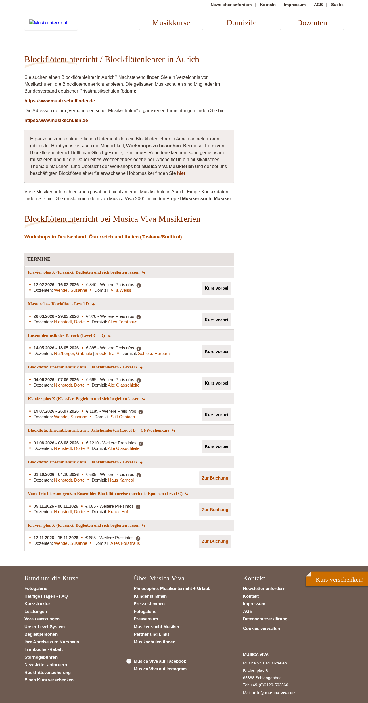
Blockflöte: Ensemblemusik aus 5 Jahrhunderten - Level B (83, 367)
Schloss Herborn (154, 353)
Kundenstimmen (150, 596)
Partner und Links (152, 634)
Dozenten (312, 22)
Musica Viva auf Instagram (160, 668)
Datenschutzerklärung (265, 618)
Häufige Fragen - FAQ (46, 596)
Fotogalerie (35, 588)
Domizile (241, 22)
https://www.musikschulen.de (56, 120)
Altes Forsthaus (122, 321)
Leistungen (35, 611)
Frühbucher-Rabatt (43, 649)
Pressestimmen (149, 603)
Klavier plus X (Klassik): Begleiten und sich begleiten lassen (84, 272)
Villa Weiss (121, 290)
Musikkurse (171, 22)
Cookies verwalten (261, 628)
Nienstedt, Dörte (69, 321)
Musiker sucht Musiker (156, 626)
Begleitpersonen (40, 634)
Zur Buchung (215, 477)
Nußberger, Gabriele (73, 353)
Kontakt (268, 4)
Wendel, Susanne (70, 290)
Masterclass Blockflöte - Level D (59, 303)
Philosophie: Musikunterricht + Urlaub (172, 588)
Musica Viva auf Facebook (160, 661)
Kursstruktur (37, 603)
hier (181, 173)
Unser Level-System (44, 626)
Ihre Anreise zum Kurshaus (51, 641)
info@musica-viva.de (274, 692)
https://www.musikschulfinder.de (59, 100)
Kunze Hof (118, 511)
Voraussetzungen (42, 618)
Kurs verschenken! (340, 579)
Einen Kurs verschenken (49, 679)
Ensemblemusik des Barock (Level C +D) (67, 335)
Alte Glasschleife (123, 385)
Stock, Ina (104, 353)
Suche (337, 4)
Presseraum (146, 618)
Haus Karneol (121, 479)
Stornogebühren (40, 657)
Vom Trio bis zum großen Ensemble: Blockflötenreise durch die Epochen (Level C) (106, 493)
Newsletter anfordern (231, 4)
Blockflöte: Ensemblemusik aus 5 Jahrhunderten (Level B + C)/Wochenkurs (99, 430)
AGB (318, 4)
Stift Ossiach (123, 416)
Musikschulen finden (154, 641)
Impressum (295, 4)
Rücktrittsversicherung (47, 672)
